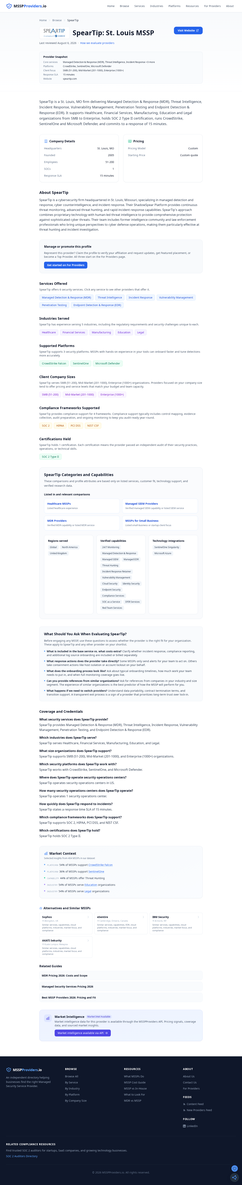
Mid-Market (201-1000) (79, 394)
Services (139, 6)
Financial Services (74, 332)
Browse (124, 6)
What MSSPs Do (134, 1076)
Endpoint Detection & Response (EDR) (97, 305)
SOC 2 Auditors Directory (21, 1156)
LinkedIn (192, 1126)
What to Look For (134, 1094)
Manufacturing (101, 332)
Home (111, 6)
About (230, 6)
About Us (189, 1076)
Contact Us (190, 1082)
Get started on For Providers (65, 265)
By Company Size (76, 1100)
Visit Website (186, 30)
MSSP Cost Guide (135, 1082)
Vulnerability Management (176, 297)
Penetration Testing (54, 305)
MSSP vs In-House (135, 1088)
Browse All (71, 1076)
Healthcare (49, 332)
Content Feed (195, 1104)
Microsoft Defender (107, 363)
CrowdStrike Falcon (54, 363)
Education (124, 332)
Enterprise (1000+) (112, 394)
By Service (71, 1082)
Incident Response (140, 297)
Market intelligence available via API (81, 1033)
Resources (192, 6)
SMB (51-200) (50, 394)
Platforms (174, 6)
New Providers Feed (199, 1110)
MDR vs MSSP (132, 1100)
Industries (156, 6)
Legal (140, 332)
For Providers (212, 6)
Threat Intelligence (110, 297)
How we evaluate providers (97, 43)
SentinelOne (81, 363)
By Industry (72, 1088)
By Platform (72, 1094)
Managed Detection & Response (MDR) (66, 297)
